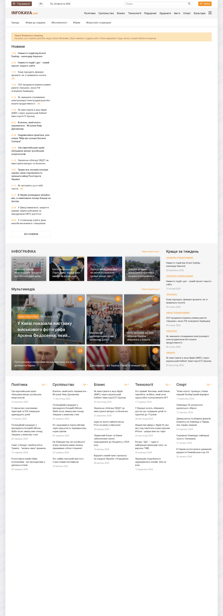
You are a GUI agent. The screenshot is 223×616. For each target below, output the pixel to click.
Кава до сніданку (36, 22)
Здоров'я (165, 13)
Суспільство (106, 13)
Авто (177, 13)
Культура (199, 13)
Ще (43, 384)
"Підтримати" (23, 3)
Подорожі (150, 13)
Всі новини (31, 234)
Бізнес (121, 13)
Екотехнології (60, 22)
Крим (77, 22)
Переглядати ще (150, 251)
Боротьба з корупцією (99, 22)
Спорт (187, 13)
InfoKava (24, 12)
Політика (89, 13)
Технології (134, 13)
